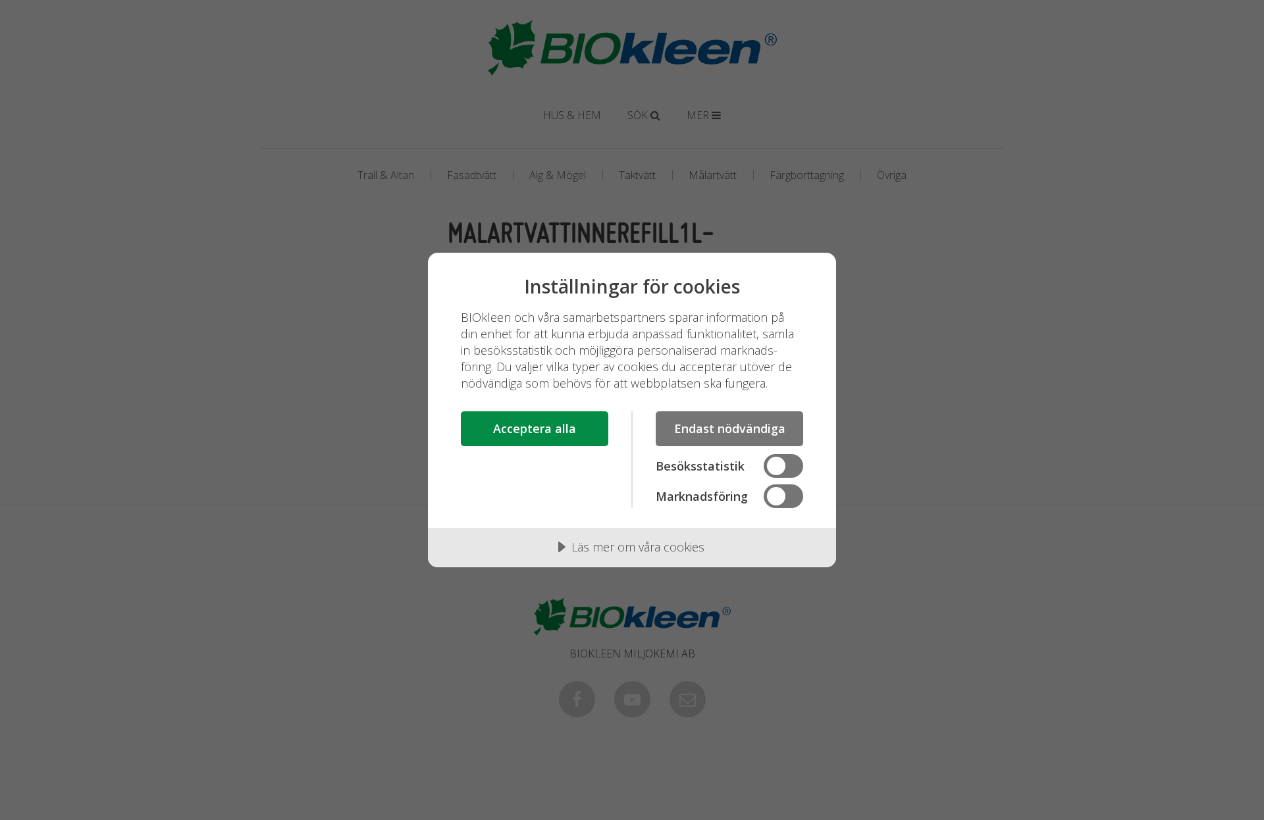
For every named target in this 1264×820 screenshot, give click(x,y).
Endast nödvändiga (729, 428)
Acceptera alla (534, 428)
